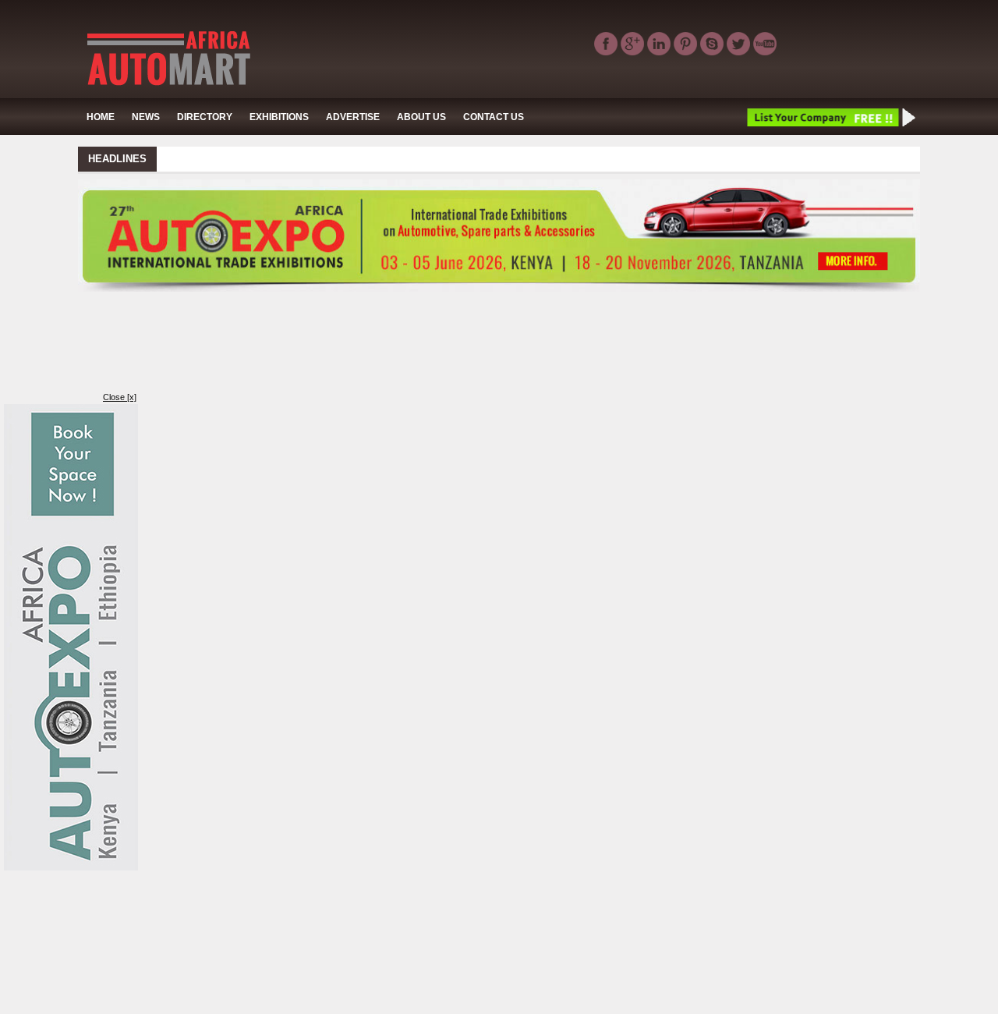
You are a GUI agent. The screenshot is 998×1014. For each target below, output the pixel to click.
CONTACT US (493, 117)
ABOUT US (421, 117)
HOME (101, 117)
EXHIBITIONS (279, 117)
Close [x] (119, 397)
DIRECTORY (204, 117)
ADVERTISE (353, 117)
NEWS (146, 117)
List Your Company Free (830, 117)
